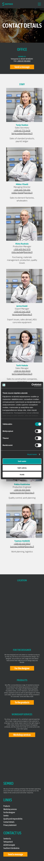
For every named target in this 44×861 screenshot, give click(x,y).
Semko (5, 815)
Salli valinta (22, 468)
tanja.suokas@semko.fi (22, 133)
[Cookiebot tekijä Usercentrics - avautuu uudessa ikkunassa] (31, 385)
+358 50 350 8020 (22, 371)
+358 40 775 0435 (22, 130)
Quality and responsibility (12, 819)
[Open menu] (39, 4)
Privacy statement (9, 825)
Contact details (8, 822)
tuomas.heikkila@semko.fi (22, 546)
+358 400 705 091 (22, 190)
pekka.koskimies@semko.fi (22, 492)
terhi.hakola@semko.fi (22, 374)
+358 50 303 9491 (22, 490)
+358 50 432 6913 (22, 543)
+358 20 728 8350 (23, 61)
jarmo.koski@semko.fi (22, 314)
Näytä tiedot (32, 454)
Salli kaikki (22, 461)
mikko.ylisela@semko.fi (22, 192)
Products (6, 806)
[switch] (38, 431)
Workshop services (10, 809)
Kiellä (22, 474)
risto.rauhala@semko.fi (22, 252)
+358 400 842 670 (22, 249)
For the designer (9, 812)
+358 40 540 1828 (22, 311)
